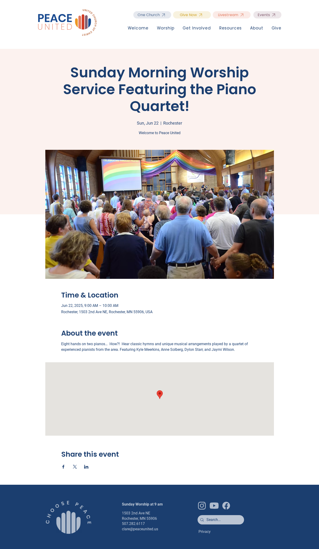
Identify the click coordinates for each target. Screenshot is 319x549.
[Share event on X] (75, 467)
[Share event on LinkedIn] (86, 467)
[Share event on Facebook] (63, 467)
